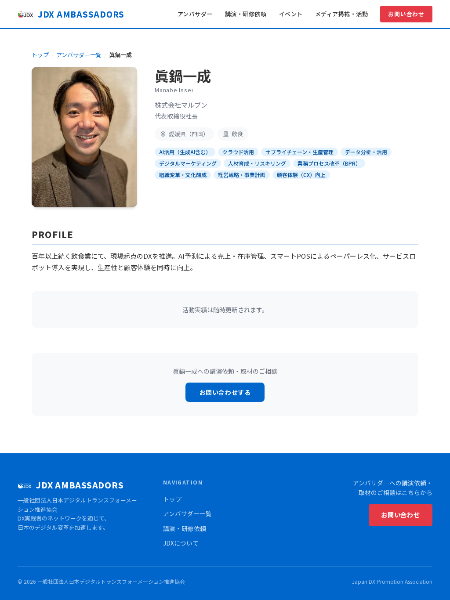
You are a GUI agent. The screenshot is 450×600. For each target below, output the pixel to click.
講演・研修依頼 (246, 14)
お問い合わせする (225, 392)
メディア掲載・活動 (341, 14)
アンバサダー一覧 (79, 55)
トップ (40, 55)
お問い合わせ (406, 14)
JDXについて (181, 543)
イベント (291, 14)
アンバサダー (195, 14)
